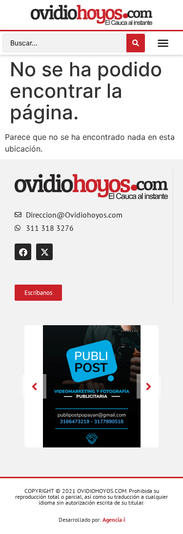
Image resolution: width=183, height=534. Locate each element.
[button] (163, 43)
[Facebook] (23, 252)
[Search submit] (135, 43)
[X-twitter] (44, 252)
